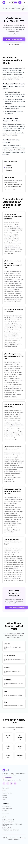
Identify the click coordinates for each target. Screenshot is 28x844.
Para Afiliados (5, 810)
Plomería (4, 795)
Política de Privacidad (8, 819)
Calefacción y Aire (7, 793)
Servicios (11, 8)
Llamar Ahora (15, 44)
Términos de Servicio (7, 822)
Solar (3, 799)
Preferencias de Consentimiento (10, 830)
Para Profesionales (7, 808)
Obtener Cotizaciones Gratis (14, 39)
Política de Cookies (7, 828)
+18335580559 (8, 777)
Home (5, 8)
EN (12, 2)
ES (15, 2)
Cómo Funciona (6, 806)
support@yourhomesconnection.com (13, 780)
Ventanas (17, 8)
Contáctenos (5, 813)
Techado (4, 791)
